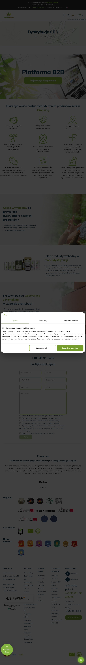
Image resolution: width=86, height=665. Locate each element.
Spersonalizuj (41, 348)
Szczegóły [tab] (43, 321)
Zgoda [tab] (15, 321)
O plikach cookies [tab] (71, 321)
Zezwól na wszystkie (70, 348)
